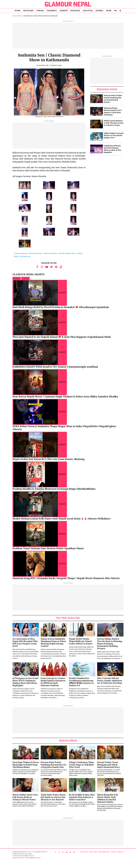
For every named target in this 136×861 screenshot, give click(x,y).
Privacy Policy (93, 852)
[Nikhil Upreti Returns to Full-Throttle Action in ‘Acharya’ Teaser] (96, 124)
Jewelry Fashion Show (67, 253)
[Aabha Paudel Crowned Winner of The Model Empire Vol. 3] (96, 136)
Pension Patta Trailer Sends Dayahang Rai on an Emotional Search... (113, 98)
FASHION (64, 11)
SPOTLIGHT (28, 11)
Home (14, 16)
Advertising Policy (104, 852)
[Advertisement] (68, 36)
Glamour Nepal (57, 65)
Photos (20, 16)
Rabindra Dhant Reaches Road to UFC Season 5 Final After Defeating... (113, 111)
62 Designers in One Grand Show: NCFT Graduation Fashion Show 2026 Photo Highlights (25, 682)
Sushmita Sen (25, 256)
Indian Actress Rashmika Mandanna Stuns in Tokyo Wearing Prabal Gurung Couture (53, 642)
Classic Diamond (21, 253)
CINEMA (40, 11)
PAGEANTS (75, 11)
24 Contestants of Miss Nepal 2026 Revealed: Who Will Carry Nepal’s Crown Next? (25, 642)
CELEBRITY (52, 11)
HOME (17, 11)
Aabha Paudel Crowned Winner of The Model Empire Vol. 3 (113, 135)
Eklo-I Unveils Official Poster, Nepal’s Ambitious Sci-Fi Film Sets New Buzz (109, 680)
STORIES (99, 11)
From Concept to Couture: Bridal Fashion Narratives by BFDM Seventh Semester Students (53, 682)
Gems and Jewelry (50, 253)
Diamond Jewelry (35, 253)
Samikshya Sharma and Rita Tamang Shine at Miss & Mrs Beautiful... (112, 149)
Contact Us (114, 852)
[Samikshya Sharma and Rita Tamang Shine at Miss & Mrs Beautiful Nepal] (96, 149)
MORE (108, 11)
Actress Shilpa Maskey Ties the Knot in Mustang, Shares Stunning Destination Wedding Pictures (109, 644)
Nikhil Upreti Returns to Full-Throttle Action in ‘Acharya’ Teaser (113, 123)
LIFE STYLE (88, 11)
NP (115, 11)
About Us (121, 852)
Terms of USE (84, 852)
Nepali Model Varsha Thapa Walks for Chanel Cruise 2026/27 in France (80, 641)
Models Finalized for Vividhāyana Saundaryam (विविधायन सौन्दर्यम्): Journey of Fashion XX (81, 682)
